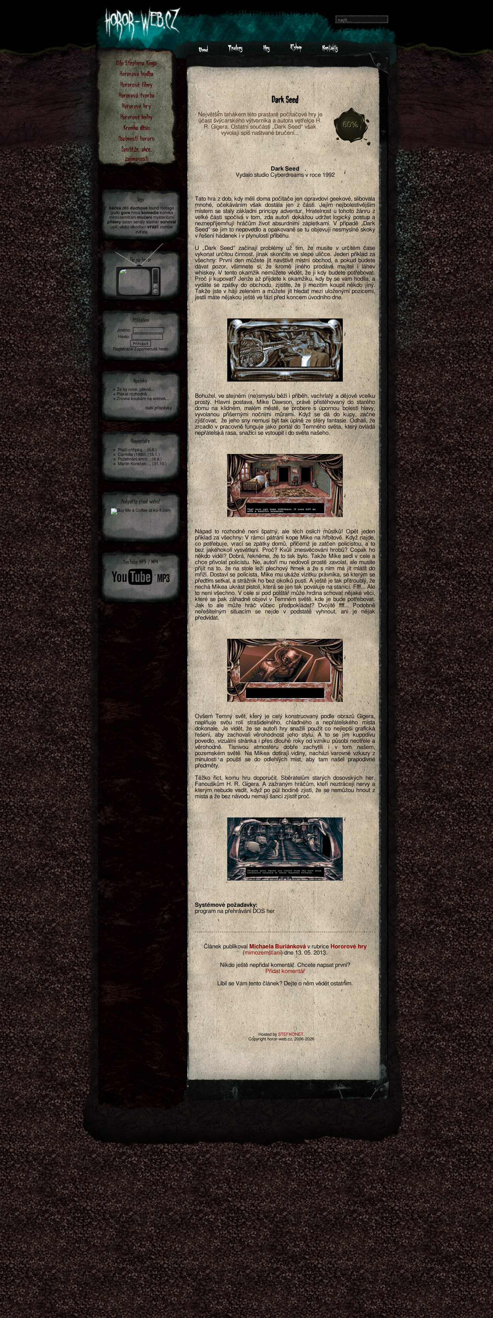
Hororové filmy (137, 84)
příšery (114, 222)
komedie (150, 213)
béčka (115, 208)
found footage (161, 208)
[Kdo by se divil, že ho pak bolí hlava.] (285, 485)
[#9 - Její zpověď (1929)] (139, 268)
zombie (166, 227)
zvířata (142, 232)
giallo (115, 213)
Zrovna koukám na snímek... (143, 399)
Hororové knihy (137, 116)
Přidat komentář (285, 971)
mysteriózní (163, 217)
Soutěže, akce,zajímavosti (137, 153)
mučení (144, 217)
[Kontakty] (330, 50)
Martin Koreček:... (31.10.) (142, 464)
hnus (135, 213)
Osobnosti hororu (137, 138)
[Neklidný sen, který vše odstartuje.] (285, 350)
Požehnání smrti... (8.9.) (140, 459)
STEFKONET (291, 1034)
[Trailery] (235, 50)
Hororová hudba (136, 73)
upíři (114, 227)
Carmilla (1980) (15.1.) (139, 454)
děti (125, 208)
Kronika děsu (137, 127)
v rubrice (318, 947)
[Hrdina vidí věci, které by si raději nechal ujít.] (285, 670)
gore (125, 213)
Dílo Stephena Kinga (136, 62)
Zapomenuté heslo (151, 349)
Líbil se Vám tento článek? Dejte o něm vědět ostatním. (285, 983)
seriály (139, 222)
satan (127, 222)
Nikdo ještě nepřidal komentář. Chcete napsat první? (285, 965)
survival (168, 222)
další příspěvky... (160, 408)
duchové (139, 208)
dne (288, 953)
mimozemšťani (263, 953)
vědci (124, 227)
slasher (152, 222)
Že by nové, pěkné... (135, 389)
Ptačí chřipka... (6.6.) (137, 450)
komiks (166, 213)
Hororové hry (136, 105)
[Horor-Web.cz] (203, 50)
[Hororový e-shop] (296, 50)
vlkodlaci (138, 227)
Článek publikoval (226, 947)
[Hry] (266, 50)
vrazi (153, 226)
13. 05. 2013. (311, 953)
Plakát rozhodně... (133, 394)
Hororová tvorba (136, 94)
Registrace (123, 349)
